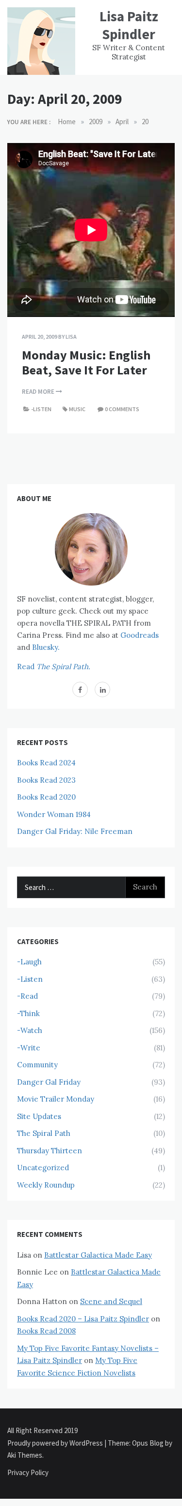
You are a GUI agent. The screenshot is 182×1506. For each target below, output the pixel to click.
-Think (28, 1013)
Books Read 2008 (46, 1330)
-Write (28, 1047)
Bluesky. (46, 647)
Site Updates (39, 1116)
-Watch (29, 1030)
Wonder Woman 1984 (54, 814)
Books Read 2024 (46, 762)
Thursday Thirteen (49, 1150)
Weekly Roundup (46, 1185)
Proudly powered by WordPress (55, 1443)
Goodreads (139, 635)
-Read (27, 996)
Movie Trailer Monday (55, 1099)
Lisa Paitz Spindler (128, 25)
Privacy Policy (28, 1472)
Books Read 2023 (46, 780)
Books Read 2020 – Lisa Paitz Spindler (83, 1318)
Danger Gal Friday (49, 1082)
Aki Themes (24, 1455)
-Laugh (29, 961)
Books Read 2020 (46, 797)
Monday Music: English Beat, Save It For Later (86, 362)
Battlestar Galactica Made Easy (98, 1255)
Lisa (71, 336)
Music (77, 409)
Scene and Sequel (111, 1301)
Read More (39, 391)
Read (53, 666)
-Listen (41, 409)
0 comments (122, 409)
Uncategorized (43, 1167)
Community (37, 1064)
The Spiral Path (43, 1133)
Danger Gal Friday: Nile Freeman (74, 831)
